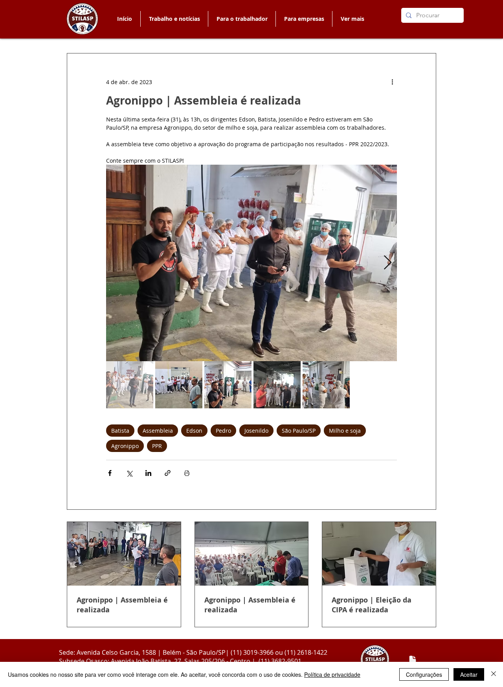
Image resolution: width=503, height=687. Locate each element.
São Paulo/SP (299, 430)
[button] (241, 19)
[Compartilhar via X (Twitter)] (129, 473)
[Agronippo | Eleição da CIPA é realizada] (379, 554)
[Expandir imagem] (251, 263)
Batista (120, 430)
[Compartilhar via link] (167, 473)
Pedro (223, 430)
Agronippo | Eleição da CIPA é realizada (371, 605)
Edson (194, 430)
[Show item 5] (326, 384)
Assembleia (158, 430)
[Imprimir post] (187, 473)
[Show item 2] (178, 384)
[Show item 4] (277, 384)
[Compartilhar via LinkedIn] (148, 473)
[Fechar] (493, 674)
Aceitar (468, 674)
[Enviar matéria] (413, 660)
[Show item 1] (129, 384)
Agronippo (125, 446)
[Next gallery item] (387, 263)
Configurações (424, 674)
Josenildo (256, 430)
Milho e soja (345, 430)
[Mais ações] (392, 81)
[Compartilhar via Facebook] (110, 473)
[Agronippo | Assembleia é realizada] (124, 554)
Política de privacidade (332, 674)
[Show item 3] (228, 384)
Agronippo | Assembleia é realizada (122, 605)
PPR (157, 446)
